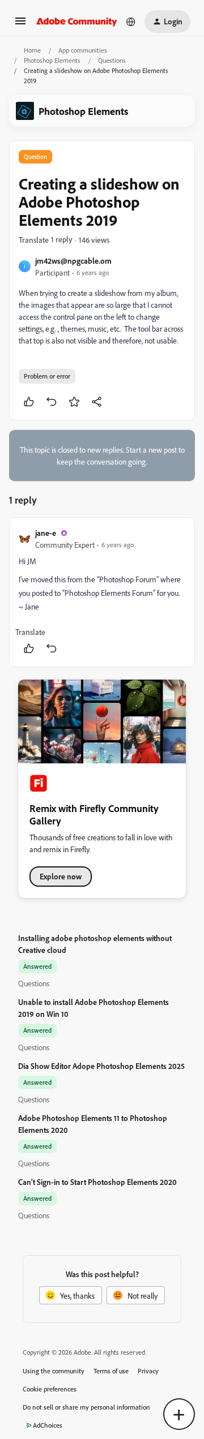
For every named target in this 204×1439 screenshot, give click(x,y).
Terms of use (111, 1371)
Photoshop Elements (52, 60)
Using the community (53, 1371)
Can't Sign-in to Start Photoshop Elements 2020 (97, 1182)
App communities (82, 50)
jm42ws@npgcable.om (73, 260)
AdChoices (47, 1425)
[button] (20, 24)
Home (32, 50)
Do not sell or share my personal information (86, 1407)
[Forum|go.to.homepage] (76, 21)
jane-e (45, 533)
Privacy (148, 1371)
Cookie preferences (49, 1389)
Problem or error (47, 376)
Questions (112, 60)
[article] (102, 592)
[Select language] (131, 21)
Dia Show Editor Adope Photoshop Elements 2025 (101, 1066)
